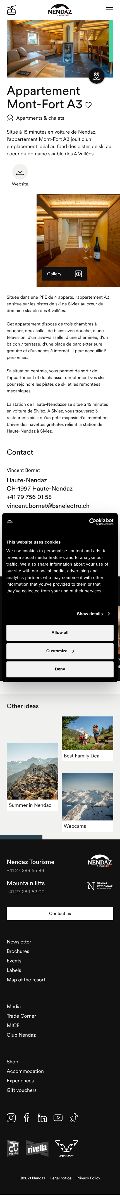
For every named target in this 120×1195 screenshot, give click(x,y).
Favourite (88, 105)
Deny (60, 669)
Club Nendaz (21, 1035)
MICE (13, 1025)
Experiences (20, 1080)
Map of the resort (26, 979)
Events (14, 960)
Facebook (26, 1117)
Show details (90, 614)
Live (11, 10)
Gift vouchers (22, 1090)
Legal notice (60, 1178)
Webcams (75, 826)
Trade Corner (21, 1016)
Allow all (60, 632)
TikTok (73, 1117)
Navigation (110, 10)
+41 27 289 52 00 (26, 891)
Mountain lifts (26, 883)
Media (14, 1006)
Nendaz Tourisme (100, 860)
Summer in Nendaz (30, 805)
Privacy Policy (88, 1178)
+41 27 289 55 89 (25, 870)
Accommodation (25, 1071)
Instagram (11, 1117)
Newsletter (19, 941)
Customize (57, 651)
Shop (12, 1061)
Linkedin (42, 1117)
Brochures (18, 951)
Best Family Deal (82, 755)
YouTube (58, 1117)
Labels (14, 970)
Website (20, 184)
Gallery (54, 274)
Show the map (96, 76)
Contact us (60, 913)
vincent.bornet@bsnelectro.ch (48, 506)
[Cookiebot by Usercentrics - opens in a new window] (89, 521)
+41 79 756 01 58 (29, 497)
